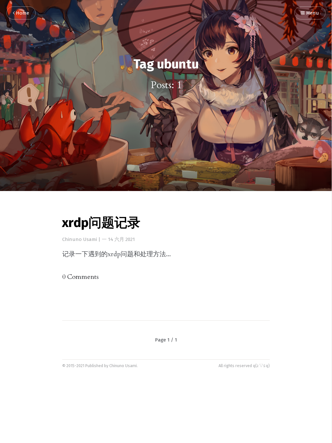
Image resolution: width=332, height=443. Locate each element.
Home (22, 13)
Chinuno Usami (79, 239)
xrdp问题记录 (101, 223)
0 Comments (80, 276)
